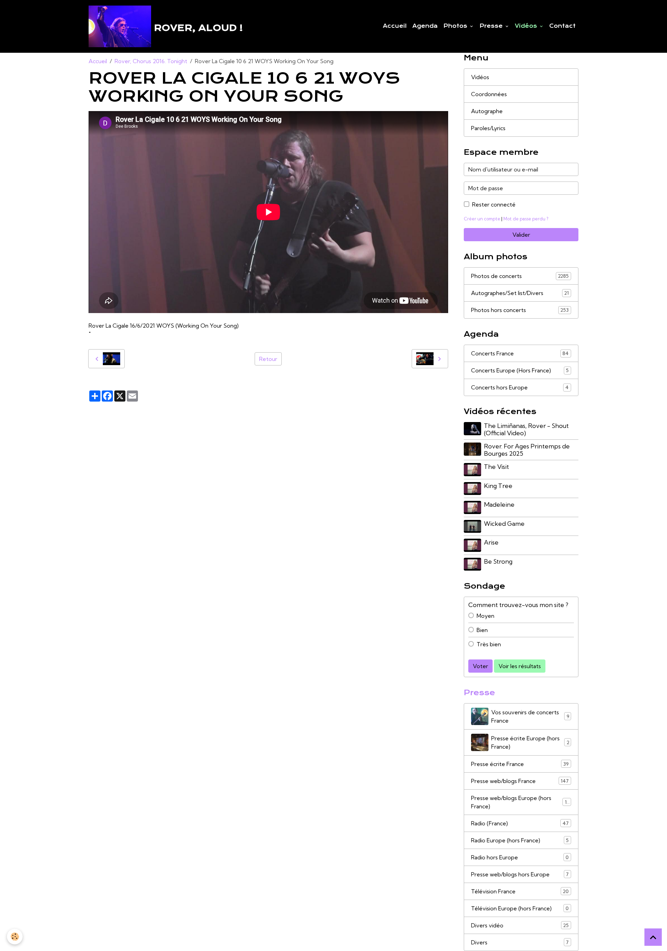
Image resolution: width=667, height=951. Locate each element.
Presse (491, 26)
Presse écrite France (520, 763)
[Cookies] (15, 936)
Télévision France (520, 891)
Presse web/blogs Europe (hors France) (520, 802)
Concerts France (520, 353)
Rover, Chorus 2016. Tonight (151, 61)
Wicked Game (504, 523)
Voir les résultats (520, 666)
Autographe (487, 111)
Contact (562, 26)
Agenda (425, 26)
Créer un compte (482, 218)
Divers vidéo (520, 925)
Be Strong (498, 561)
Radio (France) (520, 823)
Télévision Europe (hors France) (520, 908)
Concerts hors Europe (520, 387)
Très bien (489, 644)
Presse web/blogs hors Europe (520, 874)
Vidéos (527, 26)
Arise (491, 542)
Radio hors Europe (520, 857)
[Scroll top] (653, 937)
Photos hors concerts (520, 309)
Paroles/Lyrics (488, 128)
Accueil (395, 26)
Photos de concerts (520, 275)
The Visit (496, 466)
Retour (268, 358)
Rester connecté (494, 204)
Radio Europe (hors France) (520, 840)
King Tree (498, 485)
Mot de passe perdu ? (525, 218)
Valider (521, 234)
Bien (482, 629)
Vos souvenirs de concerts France (530, 716)
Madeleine (499, 504)
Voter (480, 666)
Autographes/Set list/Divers (520, 292)
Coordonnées (489, 94)
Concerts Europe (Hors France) (520, 370)
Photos (456, 26)
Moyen (485, 615)
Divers (520, 942)
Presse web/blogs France (520, 780)
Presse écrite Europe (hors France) (530, 742)
